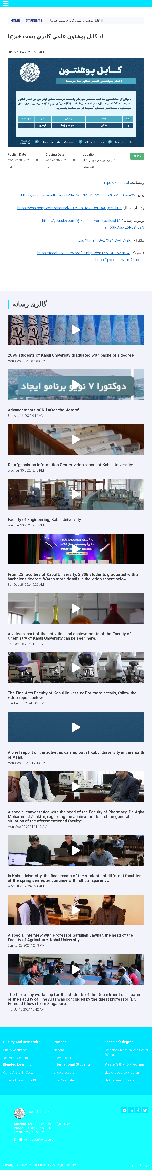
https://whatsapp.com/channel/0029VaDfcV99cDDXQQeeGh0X (69, 208)
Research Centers (15, 1058)
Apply (137, 156)
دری (146, 1165)
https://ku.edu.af (116, 182)
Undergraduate (64, 1072)
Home (15, 20)
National (59, 1050)
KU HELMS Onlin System (19, 1072)
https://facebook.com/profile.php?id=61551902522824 (83, 253)
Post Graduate (64, 1080)
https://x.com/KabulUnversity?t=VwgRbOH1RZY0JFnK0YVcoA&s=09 (78, 195)
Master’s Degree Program (122, 1072)
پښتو (135, 1165)
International (62, 1058)
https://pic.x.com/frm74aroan (119, 259)
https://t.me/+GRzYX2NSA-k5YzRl (103, 240)
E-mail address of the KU (20, 1080)
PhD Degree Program (119, 1080)
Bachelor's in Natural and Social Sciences (126, 1052)
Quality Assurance (15, 1050)
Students (34, 20)
